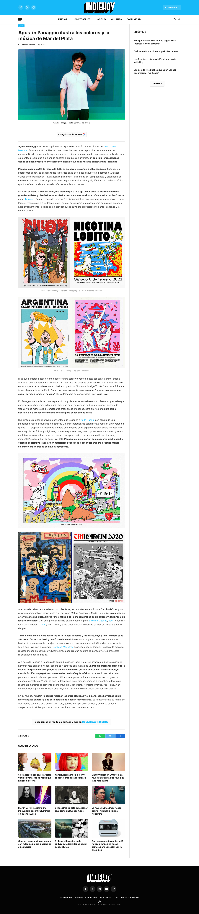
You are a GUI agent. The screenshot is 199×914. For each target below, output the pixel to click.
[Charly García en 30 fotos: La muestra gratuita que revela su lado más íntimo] (108, 762)
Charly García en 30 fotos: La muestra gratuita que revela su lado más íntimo (108, 777)
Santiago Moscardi (63, 647)
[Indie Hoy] (99, 7)
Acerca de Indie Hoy (86, 898)
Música (62, 19)
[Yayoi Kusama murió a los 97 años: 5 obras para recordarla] (71, 762)
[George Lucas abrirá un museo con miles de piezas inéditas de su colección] (34, 828)
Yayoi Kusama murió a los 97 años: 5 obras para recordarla (70, 776)
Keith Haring (87, 420)
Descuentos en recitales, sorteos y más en (71, 722)
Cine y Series (82, 19)
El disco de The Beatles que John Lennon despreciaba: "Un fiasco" (155, 71)
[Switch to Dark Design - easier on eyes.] (179, 19)
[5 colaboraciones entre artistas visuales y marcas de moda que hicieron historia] (34, 762)
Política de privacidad (127, 898)
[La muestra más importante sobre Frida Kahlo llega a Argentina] (108, 795)
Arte (21, 26)
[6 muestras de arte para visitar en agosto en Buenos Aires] (71, 795)
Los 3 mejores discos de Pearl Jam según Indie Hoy (155, 60)
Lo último (140, 32)
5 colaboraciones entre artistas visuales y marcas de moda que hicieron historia (34, 777)
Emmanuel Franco (28, 45)
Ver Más (157, 83)
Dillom (42, 624)
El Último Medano (98, 620)
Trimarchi (30, 199)
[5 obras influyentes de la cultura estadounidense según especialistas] (71, 828)
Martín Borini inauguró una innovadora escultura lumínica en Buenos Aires (34, 810)
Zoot (111, 620)
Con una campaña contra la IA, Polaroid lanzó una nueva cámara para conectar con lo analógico (108, 845)
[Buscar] (175, 19)
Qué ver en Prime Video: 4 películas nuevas (156, 51)
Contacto (106, 898)
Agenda (102, 19)
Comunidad (171, 7)
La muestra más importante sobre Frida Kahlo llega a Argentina (106, 810)
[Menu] (20, 19)
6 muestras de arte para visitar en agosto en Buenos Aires (71, 809)
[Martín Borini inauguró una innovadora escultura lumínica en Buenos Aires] (34, 795)
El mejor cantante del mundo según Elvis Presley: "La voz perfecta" (155, 42)
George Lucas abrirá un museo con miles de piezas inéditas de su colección (34, 844)
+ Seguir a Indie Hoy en (70, 134)
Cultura (116, 19)
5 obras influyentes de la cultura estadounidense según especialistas (71, 844)
